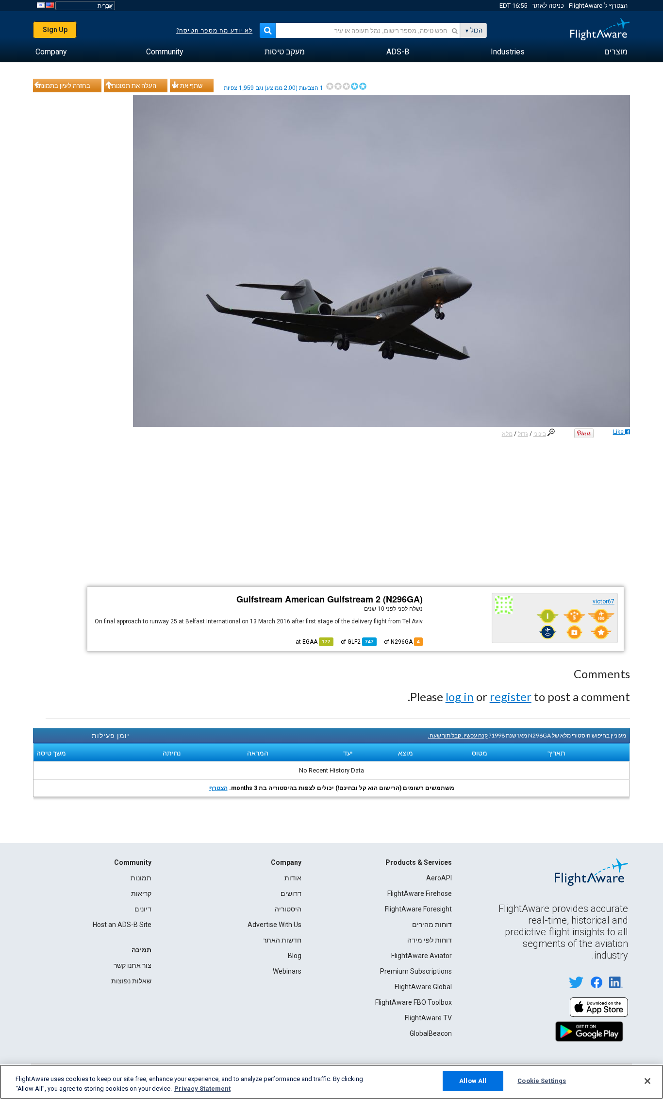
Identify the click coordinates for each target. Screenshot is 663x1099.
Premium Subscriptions (416, 971)
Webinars (287, 971)
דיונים (142, 909)
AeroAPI (439, 878)
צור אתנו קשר (132, 965)
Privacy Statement (202, 1088)
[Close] (647, 1081)
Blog (294, 956)
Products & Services (418, 862)
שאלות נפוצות (131, 981)
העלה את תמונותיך (131, 85)
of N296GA (402, 641)
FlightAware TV (428, 1018)
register (510, 696)
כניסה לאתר (548, 5)
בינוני (539, 433)
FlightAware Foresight (418, 909)
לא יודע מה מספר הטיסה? (214, 30)
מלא (507, 433)
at (313, 641)
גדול (523, 433)
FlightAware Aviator (421, 956)
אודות (292, 878)
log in (460, 696)
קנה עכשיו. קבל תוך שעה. (458, 735)
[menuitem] (616, 52)
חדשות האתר (282, 940)
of (357, 641)
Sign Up (55, 30)
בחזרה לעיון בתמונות (63, 85)
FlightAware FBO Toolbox (413, 1002)
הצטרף (218, 788)
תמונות (141, 878)
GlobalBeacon (431, 1033)
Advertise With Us (274, 924)
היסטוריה (288, 909)
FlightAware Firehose (419, 893)
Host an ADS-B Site (122, 924)
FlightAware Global (423, 987)
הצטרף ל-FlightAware (598, 5)
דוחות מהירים (432, 924)
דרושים (291, 893)
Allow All (472, 1080)
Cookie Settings (541, 1080)
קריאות (141, 893)
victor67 (603, 601)
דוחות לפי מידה (429, 940)
